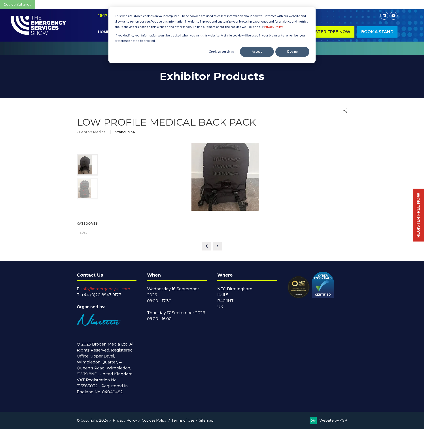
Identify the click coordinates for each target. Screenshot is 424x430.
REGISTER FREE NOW (418, 215)
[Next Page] (217, 246)
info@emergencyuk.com (105, 289)
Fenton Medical (93, 132)
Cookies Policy (154, 420)
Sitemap (206, 420)
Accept (257, 51)
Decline (292, 51)
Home (103, 32)
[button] (327, 32)
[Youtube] (394, 16)
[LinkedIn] (384, 16)
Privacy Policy (125, 420)
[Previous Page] (206, 246)
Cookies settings (221, 51)
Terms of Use (182, 420)
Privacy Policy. (273, 27)
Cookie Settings (17, 4)
